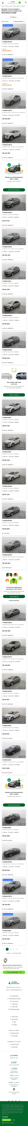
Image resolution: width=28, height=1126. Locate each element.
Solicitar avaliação (14, 395)
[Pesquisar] (20, 2)
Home (2, 6)
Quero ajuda (13, 596)
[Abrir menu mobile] (25, 2)
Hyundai (23, 6)
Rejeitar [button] (13, 1120)
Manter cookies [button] (6, 1120)
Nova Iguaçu (17, 6)
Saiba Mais (5, 1116)
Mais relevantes (19, 21)
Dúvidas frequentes (14, 600)
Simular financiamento (14, 190)
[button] (14, 1036)
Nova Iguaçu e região (8, 12)
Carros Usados (8, 6)
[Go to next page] (24, 949)
